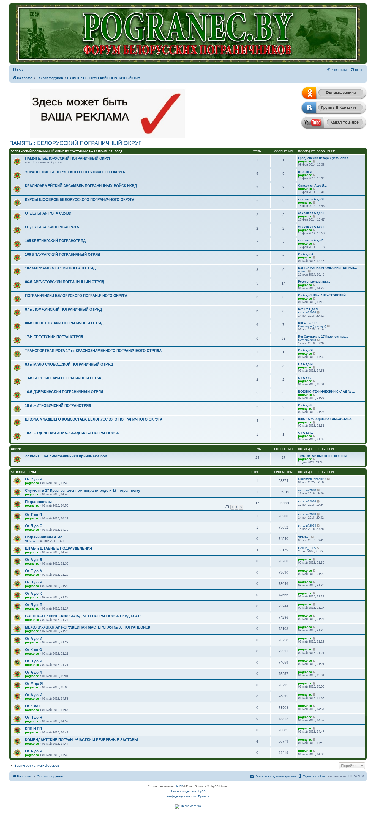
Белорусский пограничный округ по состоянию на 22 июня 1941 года (66, 151)
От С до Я (33, 479)
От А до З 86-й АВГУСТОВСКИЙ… (323, 295)
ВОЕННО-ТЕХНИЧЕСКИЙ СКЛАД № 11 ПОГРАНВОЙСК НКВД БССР (83, 616)
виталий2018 (307, 312)
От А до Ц (305, 432)
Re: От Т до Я (308, 309)
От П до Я (33, 661)
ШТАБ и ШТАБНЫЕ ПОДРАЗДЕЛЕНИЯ (58, 548)
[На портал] (188, 33)
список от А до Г (310, 240)
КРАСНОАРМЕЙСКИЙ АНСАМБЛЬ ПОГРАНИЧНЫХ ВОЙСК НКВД (81, 186)
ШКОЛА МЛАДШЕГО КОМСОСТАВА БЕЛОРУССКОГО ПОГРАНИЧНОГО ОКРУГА (93, 419)
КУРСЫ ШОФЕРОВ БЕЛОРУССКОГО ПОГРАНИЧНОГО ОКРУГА (79, 200)
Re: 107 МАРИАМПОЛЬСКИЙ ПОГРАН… (327, 267)
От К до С (33, 706)
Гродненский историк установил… (324, 158)
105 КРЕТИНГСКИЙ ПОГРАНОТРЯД (55, 241)
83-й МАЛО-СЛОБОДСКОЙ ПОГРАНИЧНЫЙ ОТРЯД (69, 364)
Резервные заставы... (314, 281)
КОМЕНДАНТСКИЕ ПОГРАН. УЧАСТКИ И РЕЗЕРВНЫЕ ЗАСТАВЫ (81, 740)
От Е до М (34, 571)
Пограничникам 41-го (43, 537)
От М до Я (34, 684)
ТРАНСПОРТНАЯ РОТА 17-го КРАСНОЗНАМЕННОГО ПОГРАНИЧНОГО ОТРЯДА (93, 351)
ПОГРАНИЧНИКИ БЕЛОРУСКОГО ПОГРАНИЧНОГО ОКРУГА (76, 296)
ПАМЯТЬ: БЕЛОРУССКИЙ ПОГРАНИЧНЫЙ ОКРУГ (68, 158)
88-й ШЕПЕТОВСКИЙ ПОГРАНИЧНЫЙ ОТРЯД (64, 323)
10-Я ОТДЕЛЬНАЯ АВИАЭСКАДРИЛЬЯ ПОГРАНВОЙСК (72, 433)
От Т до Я (33, 515)
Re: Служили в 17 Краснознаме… (323, 336)
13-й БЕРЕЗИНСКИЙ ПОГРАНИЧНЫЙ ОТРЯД (63, 378)
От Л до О (33, 526)
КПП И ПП (33, 729)
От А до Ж (305, 254)
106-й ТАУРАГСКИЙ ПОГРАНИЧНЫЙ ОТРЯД (62, 254)
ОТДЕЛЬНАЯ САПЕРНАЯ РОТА (52, 227)
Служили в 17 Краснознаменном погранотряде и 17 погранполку (82, 490)
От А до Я (305, 350)
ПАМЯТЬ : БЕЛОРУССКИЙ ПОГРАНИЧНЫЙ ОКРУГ (75, 143)
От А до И (305, 364)
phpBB (179, 786)
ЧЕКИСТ (31, 541)
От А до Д (33, 560)
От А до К (305, 405)
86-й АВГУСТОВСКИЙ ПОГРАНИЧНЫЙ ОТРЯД (64, 282)
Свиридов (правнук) (312, 326)
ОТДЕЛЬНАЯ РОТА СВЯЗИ (48, 213)
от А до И (305, 171)
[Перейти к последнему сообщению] (329, 478)
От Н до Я (33, 582)
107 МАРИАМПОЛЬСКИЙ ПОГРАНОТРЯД (60, 268)
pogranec (305, 161)
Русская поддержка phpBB (188, 791)
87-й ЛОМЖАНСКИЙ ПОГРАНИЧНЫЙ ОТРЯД (63, 309)
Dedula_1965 (307, 548)
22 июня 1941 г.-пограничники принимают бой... (67, 456)
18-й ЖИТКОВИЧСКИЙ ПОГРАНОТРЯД (58, 406)
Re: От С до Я (308, 322)
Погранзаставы (38, 502)
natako (302, 271)
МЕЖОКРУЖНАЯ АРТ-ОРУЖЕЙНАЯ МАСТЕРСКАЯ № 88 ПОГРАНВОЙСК (87, 627)
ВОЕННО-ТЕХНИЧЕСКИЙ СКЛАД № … (326, 391)
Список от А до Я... (312, 185)
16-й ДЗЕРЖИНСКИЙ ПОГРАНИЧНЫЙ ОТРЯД (64, 392)
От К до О (33, 650)
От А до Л (305, 377)
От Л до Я (33, 605)
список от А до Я (311, 199)
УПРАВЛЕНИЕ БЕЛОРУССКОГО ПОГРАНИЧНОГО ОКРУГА (75, 172)
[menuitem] (17, 69)
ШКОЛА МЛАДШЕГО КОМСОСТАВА (325, 419)
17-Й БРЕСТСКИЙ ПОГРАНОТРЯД (54, 337)
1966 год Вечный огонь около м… (324, 455)
